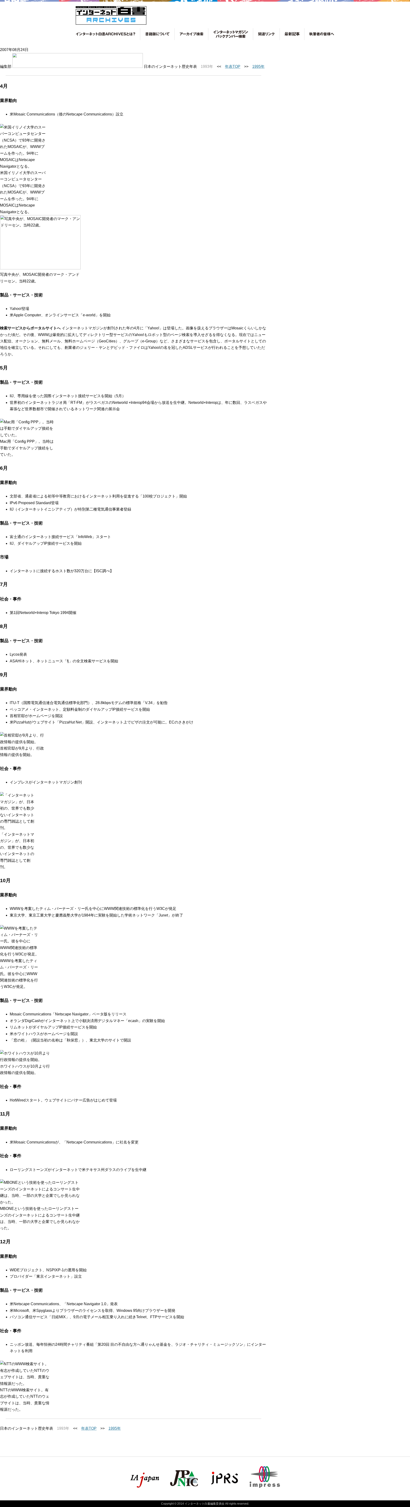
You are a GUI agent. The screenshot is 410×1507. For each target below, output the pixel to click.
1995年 (258, 67)
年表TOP (232, 67)
